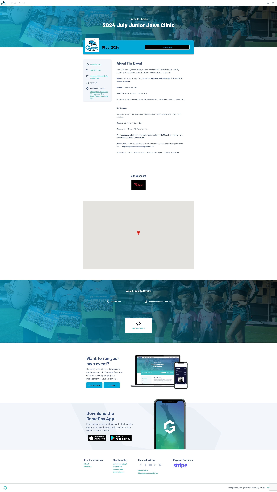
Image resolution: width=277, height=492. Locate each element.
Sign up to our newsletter (148, 473)
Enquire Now (118, 469)
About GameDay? (120, 464)
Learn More (117, 466)
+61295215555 (95, 70)
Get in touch (143, 470)
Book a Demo (118, 472)
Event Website (95, 64)
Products (22, 3)
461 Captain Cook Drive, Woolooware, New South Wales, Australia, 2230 (99, 95)
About (13, 3)
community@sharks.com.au (160, 301)
